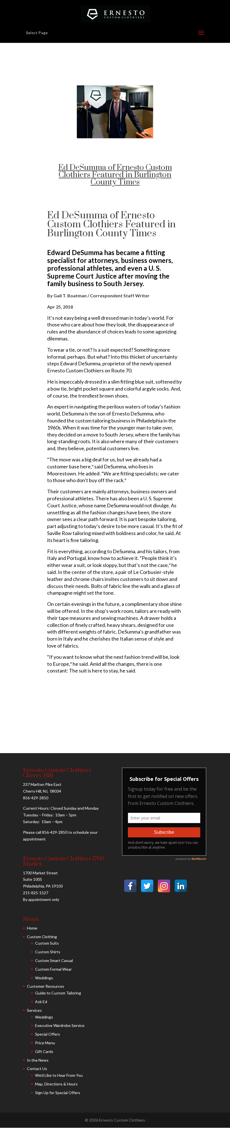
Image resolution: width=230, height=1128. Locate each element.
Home (32, 928)
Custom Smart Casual (54, 960)
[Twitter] (147, 886)
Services (34, 1010)
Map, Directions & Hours (56, 1084)
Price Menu (45, 1042)
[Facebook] (130, 886)
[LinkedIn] (180, 886)
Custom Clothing (42, 936)
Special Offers (47, 1034)
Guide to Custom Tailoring (58, 993)
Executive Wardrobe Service (59, 1025)
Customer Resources (45, 986)
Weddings (44, 977)
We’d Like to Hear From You (59, 1075)
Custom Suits (47, 943)
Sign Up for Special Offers (57, 1092)
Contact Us (37, 1068)
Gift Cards (44, 1051)
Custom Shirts (47, 951)
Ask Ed (41, 1001)
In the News (38, 1060)
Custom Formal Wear (53, 969)
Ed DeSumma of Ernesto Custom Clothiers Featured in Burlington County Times (115, 175)
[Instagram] (164, 886)
